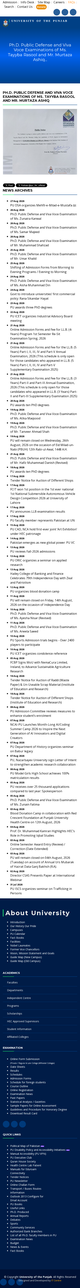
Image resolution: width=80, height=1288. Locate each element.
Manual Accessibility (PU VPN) (28, 1153)
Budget (14, 1243)
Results (14, 1070)
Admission (10, 2)
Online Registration (21, 1090)
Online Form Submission (32, 1060)
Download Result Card (23, 1113)
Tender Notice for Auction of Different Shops (41, 480)
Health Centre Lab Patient (25, 1165)
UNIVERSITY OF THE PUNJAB (39, 20)
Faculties (12, 982)
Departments (15, 990)
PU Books (16, 1204)
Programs (13, 1005)
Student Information (19, 1029)
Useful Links (17, 1208)
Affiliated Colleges (18, 1037)
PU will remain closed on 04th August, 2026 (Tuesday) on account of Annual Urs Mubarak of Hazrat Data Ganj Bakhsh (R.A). (42, 862)
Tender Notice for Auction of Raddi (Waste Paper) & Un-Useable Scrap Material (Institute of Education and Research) (42, 684)
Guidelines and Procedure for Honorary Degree (38, 1109)
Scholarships (14, 1013)
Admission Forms (20, 1078)
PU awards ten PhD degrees (29, 405)
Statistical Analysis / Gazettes (27, 1101)
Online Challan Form (22, 1184)
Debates (15, 1219)
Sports (14, 1223)
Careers (59, 2)
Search (9, 7)
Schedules (16, 1074)
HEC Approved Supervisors (23, 1021)
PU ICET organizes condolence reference (38, 653)
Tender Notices (19, 1177)
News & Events (19, 1247)
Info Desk (27, 2)
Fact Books (17, 937)
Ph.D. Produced (19, 1212)
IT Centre (56, 1280)
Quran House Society (23, 1161)
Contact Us (25, 7)
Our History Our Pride (23, 926)
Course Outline (19, 1086)
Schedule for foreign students (28, 1082)
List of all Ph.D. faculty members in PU (33, 1235)
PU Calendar (17, 934)
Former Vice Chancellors (24, 949)
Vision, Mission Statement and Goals (32, 953)
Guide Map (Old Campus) (25, 961)
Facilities (15, 941)
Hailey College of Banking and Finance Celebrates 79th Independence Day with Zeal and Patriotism (41, 578)
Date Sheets (17, 1066)
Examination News (21, 1094)
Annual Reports (19, 1216)
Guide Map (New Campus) (26, 957)
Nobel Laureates (20, 945)
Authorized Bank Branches (26, 1231)
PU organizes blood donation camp (34, 591)
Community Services (22, 1227)
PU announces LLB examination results (37, 511)
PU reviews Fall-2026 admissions (32, 551)
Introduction (17, 922)
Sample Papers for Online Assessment (33, 1105)
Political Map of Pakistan (25, 1146)
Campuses (16, 930)
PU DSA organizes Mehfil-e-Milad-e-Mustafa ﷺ (43, 205)
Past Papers (17, 1098)
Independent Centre (19, 998)
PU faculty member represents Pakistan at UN (42, 520)
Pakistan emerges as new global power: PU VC (42, 543)
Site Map (44, 2)
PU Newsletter (19, 1181)
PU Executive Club (21, 1157)
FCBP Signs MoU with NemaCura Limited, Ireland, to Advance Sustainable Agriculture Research (40, 666)
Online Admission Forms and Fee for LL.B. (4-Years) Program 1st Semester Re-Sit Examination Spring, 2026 (41, 334)
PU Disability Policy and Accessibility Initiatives (38, 1150)
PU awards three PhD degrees (31, 307)
